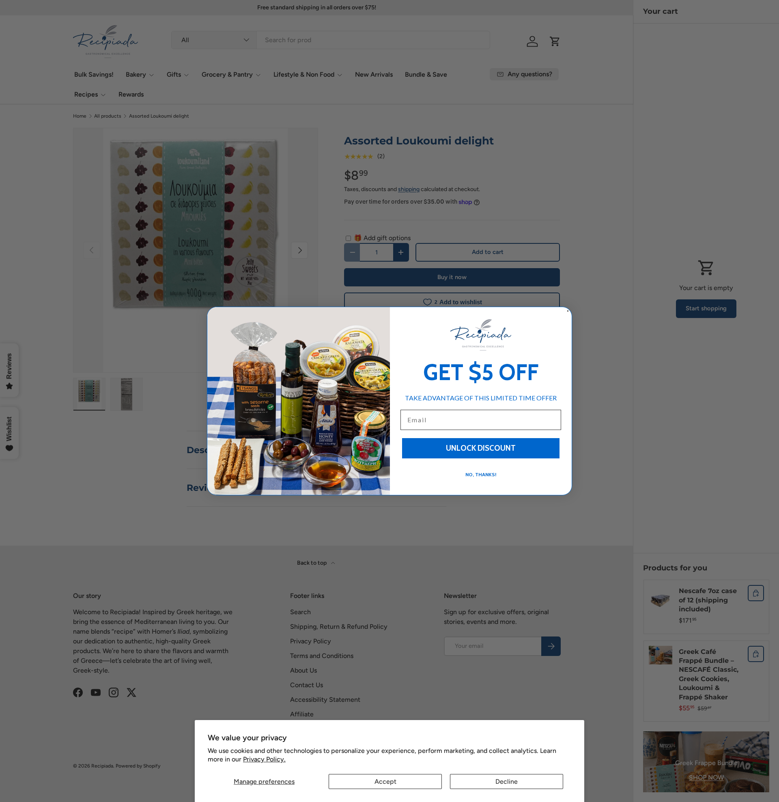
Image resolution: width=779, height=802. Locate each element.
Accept (385, 781)
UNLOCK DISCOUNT (481, 448)
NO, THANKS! (480, 474)
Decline (506, 781)
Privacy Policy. (264, 759)
